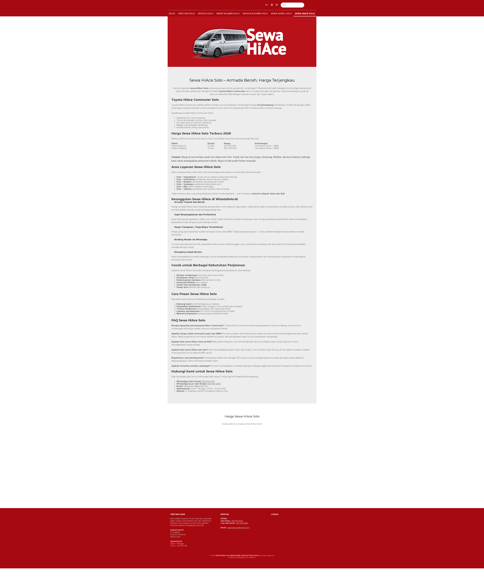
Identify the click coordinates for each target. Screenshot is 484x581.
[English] (308, 5)
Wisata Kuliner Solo (255, 13)
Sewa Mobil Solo (281, 13)
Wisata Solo (205, 13)
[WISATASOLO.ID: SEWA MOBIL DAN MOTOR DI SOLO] (202, 6)
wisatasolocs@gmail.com (195, 386)
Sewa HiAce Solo (305, 13)
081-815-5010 (208, 381)
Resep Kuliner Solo (228, 13)
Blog (172, 13)
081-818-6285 (214, 384)
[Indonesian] (314, 5)
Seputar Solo (186, 13)
